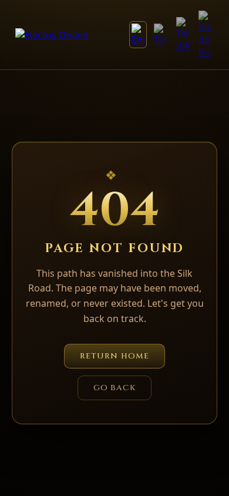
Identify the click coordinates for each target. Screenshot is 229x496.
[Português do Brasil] (205, 34)
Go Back (114, 388)
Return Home (114, 356)
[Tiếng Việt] (182, 35)
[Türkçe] (160, 34)
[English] (138, 34)
